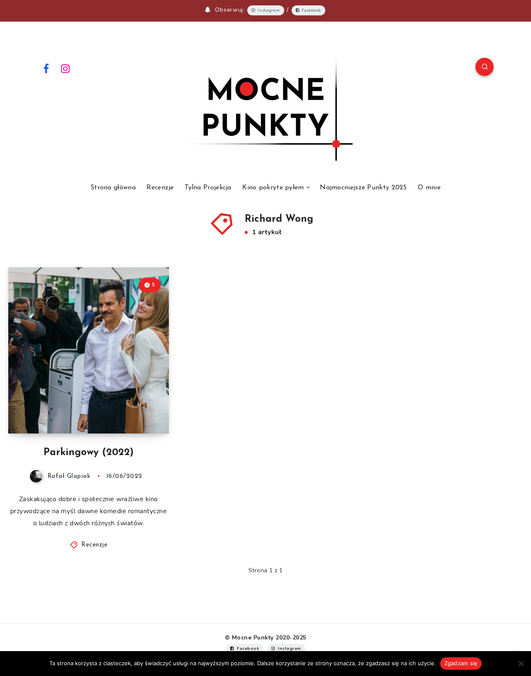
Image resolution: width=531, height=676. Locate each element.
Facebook (311, 10)
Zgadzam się (461, 663)
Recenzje (159, 187)
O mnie (429, 187)
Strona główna (113, 187)
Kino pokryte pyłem (273, 187)
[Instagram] (65, 68)
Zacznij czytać (135, 408)
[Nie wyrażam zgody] (520, 663)
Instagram (269, 10)
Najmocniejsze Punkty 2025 (363, 187)
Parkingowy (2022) (89, 453)
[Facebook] (46, 68)
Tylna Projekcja (208, 187)
